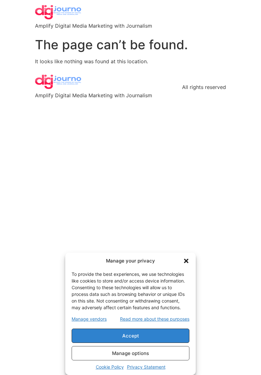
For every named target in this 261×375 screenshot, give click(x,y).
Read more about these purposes (154, 319)
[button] (186, 261)
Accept (130, 336)
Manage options (130, 353)
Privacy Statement (146, 367)
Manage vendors (89, 319)
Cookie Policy (110, 367)
